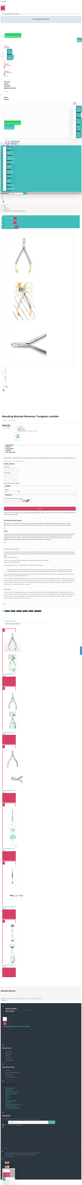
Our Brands (9, 448)
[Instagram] (5, 30)
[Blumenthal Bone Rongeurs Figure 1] (13, 710)
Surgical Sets (10, 166)
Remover (19, 611)
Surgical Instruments (10, 171)
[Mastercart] (7, 1167)
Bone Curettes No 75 (8, 848)
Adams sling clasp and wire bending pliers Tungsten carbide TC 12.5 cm (9, 674)
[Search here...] (2, 144)
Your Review (7, 472)
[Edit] (1, 17)
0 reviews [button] (4, 420)
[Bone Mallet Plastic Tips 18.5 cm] (13, 943)
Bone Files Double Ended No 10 (9, 907)
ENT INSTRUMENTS (11, 157)
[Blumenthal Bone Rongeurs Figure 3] (13, 768)
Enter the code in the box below (13, 498)
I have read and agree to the (13, 1125)
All (8, 148)
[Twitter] (5, 29)
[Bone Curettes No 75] (13, 827)
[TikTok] (7, 1143)
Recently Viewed (11, 1008)
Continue (40, 508)
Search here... (4, 193)
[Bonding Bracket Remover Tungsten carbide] (5, 1019)
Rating (7, 489)
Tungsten (25, 611)
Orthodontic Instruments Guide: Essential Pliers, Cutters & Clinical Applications (21, 998)
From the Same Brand (12, 623)
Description (9, 445)
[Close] (2, 22)
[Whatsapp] (5, 32)
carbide (31, 611)
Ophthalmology (11, 188)
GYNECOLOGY (11, 162)
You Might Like (10, 621)
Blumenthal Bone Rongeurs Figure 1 (9, 732)
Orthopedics (11, 185)
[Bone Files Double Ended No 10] (13, 885)
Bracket (13, 611)
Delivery (8, 450)
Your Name (7, 467)
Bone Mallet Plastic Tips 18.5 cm (9, 965)
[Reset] (3, 8)
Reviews (8, 447)
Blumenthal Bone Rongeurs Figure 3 (9, 790)
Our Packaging (10, 452)
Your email (5, 1122)
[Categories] (2, 141)
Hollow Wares (9, 180)
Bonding (7, 611)
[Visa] (7, 1162)
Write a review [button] (11, 420)
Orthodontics (6, 209)
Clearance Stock (10, 152)
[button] (78, 115)
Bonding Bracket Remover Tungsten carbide (14, 211)
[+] (12, 1173)
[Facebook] (5, 27)
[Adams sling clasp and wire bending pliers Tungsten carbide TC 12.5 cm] (13, 652)
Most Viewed (9, 1011)
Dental (9, 176)
